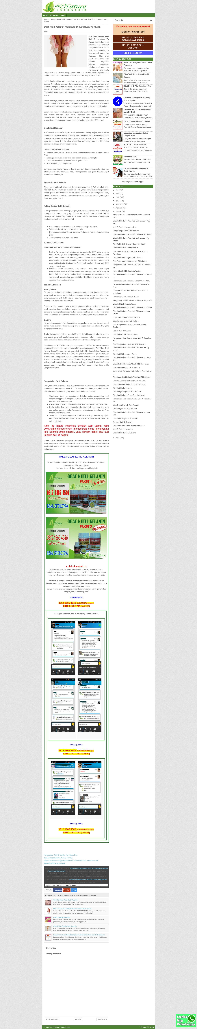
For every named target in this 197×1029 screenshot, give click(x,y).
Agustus (119, 208)
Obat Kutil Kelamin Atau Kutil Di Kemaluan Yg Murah (89, 868)
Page (63, 15)
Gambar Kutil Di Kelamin (122, 422)
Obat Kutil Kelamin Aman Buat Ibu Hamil (128, 395)
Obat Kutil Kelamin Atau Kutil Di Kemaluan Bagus (132, 234)
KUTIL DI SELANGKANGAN (135, 145)
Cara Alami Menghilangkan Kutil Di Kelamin (129, 261)
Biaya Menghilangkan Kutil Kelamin (126, 317)
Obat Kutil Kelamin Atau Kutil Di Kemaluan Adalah (132, 308)
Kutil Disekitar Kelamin (61, 917)
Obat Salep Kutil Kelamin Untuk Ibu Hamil (129, 384)
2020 (117, 190)
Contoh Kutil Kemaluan (122, 331)
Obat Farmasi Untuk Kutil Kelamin (65, 900)
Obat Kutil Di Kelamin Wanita (124, 304)
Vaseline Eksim (130, 157)
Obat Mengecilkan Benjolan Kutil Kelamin (129, 344)
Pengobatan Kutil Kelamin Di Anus (126, 297)
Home (45, 15)
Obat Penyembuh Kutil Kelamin (125, 409)
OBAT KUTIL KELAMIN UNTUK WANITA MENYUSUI (72, 909)
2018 (117, 197)
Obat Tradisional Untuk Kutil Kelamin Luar (129, 426)
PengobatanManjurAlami (56, 871)
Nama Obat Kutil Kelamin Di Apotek (127, 271)
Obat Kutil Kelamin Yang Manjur (125, 248)
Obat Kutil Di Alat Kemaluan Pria (137, 86)
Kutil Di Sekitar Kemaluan (123, 429)
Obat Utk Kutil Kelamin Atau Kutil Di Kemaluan (131, 364)
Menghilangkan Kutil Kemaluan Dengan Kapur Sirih (132, 300)
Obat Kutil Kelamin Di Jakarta (124, 433)
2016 (117, 438)
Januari (118, 211)
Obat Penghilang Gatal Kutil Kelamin (127, 392)
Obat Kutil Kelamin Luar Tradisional (126, 367)
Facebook (58, 890)
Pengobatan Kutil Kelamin (61, 20)
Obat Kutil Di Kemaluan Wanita (125, 354)
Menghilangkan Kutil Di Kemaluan (126, 231)
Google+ (66, 890)
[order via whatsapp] (186, 1027)
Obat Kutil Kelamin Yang (122, 388)
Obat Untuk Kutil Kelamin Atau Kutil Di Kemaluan (132, 377)
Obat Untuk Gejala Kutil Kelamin (65, 926)
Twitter (74, 890)
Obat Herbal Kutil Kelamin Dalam (125, 334)
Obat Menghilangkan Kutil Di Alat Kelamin (129, 381)
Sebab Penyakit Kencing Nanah (137, 121)
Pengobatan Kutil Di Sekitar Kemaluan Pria (60, 855)
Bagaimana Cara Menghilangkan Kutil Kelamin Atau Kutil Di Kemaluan (79, 935)
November (120, 204)
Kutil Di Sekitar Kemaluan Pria (124, 227)
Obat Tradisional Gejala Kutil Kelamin (127, 258)
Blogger (140, 182)
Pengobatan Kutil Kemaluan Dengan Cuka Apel (131, 281)
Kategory (54, 15)
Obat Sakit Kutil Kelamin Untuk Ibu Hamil (129, 244)
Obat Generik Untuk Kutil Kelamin (126, 405)
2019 (117, 194)
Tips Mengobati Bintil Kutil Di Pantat (58, 858)
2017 (117, 201)
